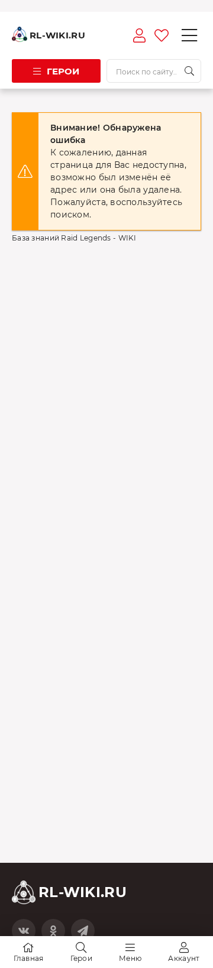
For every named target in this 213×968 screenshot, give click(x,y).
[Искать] (189, 71)
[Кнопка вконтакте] (24, 931)
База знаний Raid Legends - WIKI (74, 237)
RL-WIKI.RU (57, 35)
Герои (63, 71)
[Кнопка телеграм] (83, 931)
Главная (29, 958)
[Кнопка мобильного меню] (189, 35)
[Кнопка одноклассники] (53, 931)
